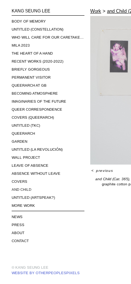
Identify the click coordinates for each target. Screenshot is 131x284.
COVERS (19, 182)
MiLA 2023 (21, 45)
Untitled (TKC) (26, 125)
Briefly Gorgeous (31, 69)
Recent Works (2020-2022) (37, 61)
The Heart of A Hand (32, 53)
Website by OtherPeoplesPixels (46, 273)
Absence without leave (36, 173)
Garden (19, 141)
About (18, 233)
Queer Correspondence (37, 109)
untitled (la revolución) (37, 149)
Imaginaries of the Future (39, 101)
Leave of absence (30, 165)
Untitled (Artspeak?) (33, 198)
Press (18, 225)
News (17, 217)
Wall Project (26, 157)
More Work (23, 206)
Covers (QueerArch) (33, 117)
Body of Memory (29, 21)
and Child (21, 190)
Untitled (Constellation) (37, 29)
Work (95, 11)
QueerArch (23, 133)
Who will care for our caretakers (48, 37)
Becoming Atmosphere (35, 93)
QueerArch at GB (29, 85)
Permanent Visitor (31, 77)
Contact (20, 241)
